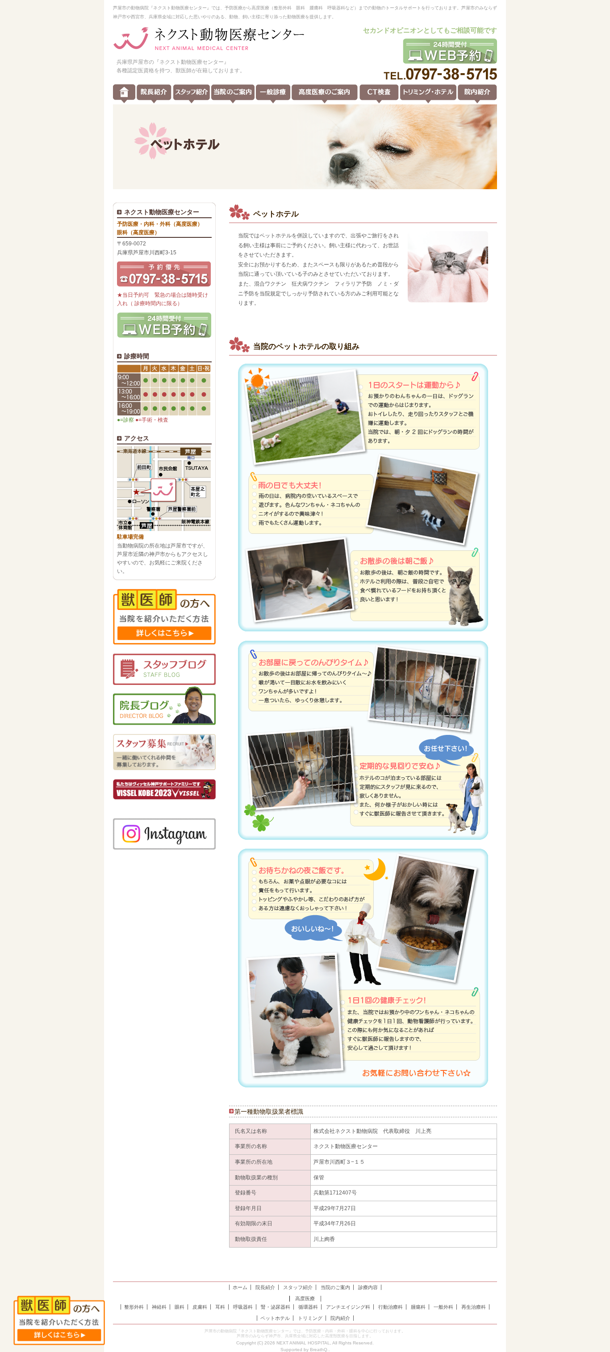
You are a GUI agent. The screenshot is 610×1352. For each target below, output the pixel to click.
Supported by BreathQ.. (305, 1349)
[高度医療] (325, 94)
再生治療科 (473, 1307)
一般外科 (443, 1307)
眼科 (179, 1307)
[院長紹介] (154, 94)
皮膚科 (199, 1307)
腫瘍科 (418, 1307)
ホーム (240, 1287)
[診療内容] (273, 94)
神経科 (159, 1307)
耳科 (220, 1307)
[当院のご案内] (233, 94)
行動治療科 (390, 1307)
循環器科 (308, 1307)
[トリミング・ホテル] (428, 94)
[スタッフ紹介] (191, 94)
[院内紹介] (477, 94)
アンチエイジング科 (348, 1307)
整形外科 (134, 1307)
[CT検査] (379, 94)
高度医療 (305, 1298)
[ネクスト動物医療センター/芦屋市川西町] (209, 39)
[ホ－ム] (124, 94)
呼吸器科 (243, 1307)
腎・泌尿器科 (275, 1307)
